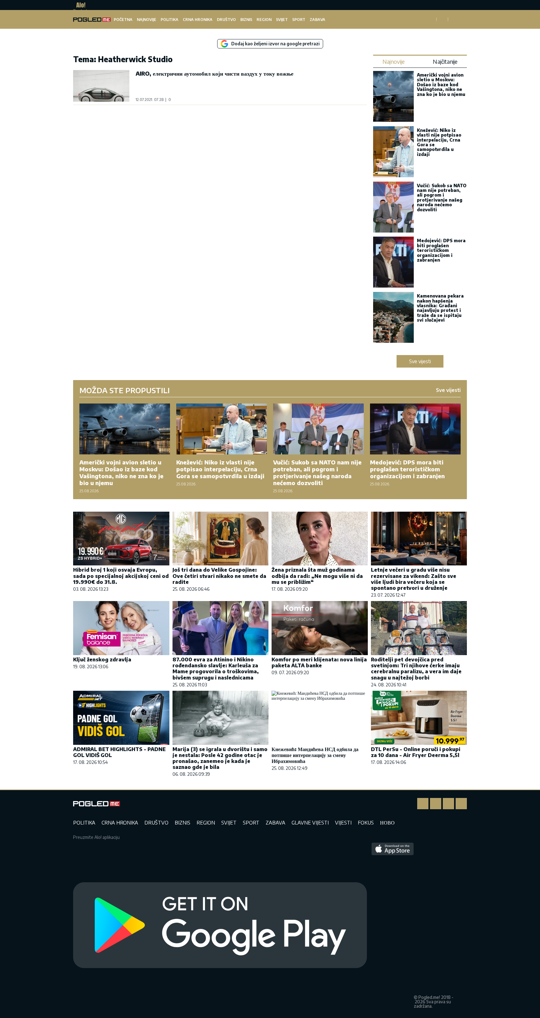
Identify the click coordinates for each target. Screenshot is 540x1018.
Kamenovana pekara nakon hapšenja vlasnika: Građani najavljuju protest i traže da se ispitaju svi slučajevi (440, 308)
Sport (298, 19)
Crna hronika (197, 19)
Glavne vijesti (310, 823)
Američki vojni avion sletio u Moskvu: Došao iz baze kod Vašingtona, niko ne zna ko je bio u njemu (441, 84)
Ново (387, 823)
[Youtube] (461, 803)
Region (264, 19)
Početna (123, 19)
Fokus (366, 823)
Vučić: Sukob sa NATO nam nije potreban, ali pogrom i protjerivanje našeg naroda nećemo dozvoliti (442, 197)
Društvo (226, 19)
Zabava (317, 19)
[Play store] (220, 925)
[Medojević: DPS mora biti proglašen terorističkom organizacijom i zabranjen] (393, 263)
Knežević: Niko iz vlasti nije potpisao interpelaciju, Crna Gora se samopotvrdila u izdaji (439, 142)
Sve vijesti (420, 361)
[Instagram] (435, 803)
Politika (169, 19)
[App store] (393, 925)
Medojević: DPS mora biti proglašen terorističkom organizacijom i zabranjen (441, 250)
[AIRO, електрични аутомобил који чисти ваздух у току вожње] (101, 86)
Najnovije (146, 19)
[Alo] (79, 5)
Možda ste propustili (124, 390)
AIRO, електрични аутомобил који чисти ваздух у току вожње (214, 73)
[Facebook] (422, 803)
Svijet (282, 19)
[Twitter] (448, 803)
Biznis (246, 19)
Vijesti (343, 823)
